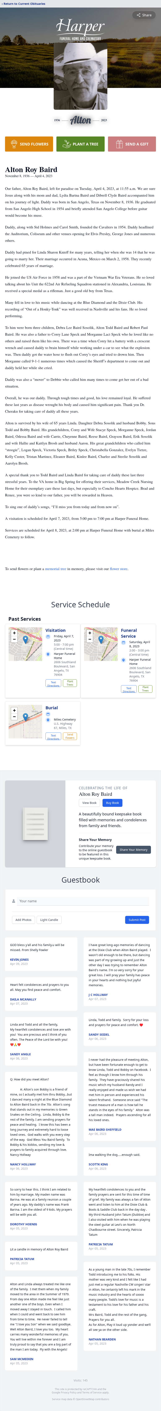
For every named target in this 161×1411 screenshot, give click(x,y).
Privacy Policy (69, 1392)
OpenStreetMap (85, 1399)
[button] (25, 640)
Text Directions (53, 684)
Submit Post (137, 920)
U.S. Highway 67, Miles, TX (63, 726)
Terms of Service (92, 1392)
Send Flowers (69, 736)
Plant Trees (70, 683)
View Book (89, 803)
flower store (118, 568)
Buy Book (112, 803)
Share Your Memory (133, 850)
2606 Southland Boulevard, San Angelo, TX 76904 (65, 668)
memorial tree (55, 568)
